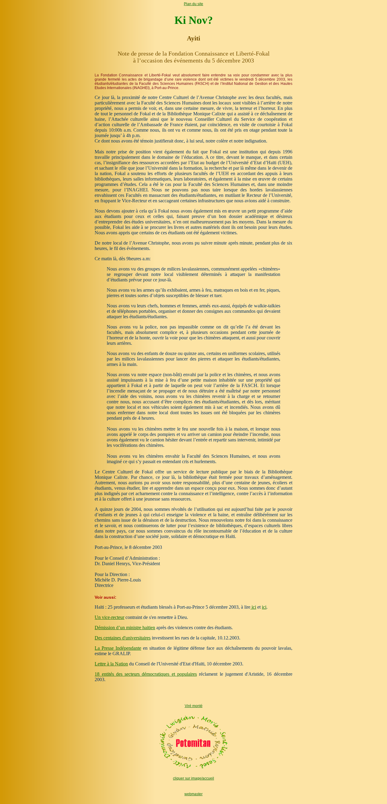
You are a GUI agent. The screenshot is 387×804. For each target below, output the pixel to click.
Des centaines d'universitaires (123, 637)
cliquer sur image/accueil (193, 778)
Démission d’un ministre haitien (125, 627)
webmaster (193, 794)
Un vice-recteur (109, 617)
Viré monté (194, 706)
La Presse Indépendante (118, 648)
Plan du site (193, 4)
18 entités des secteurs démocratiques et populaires (146, 674)
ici (253, 607)
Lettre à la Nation (111, 663)
